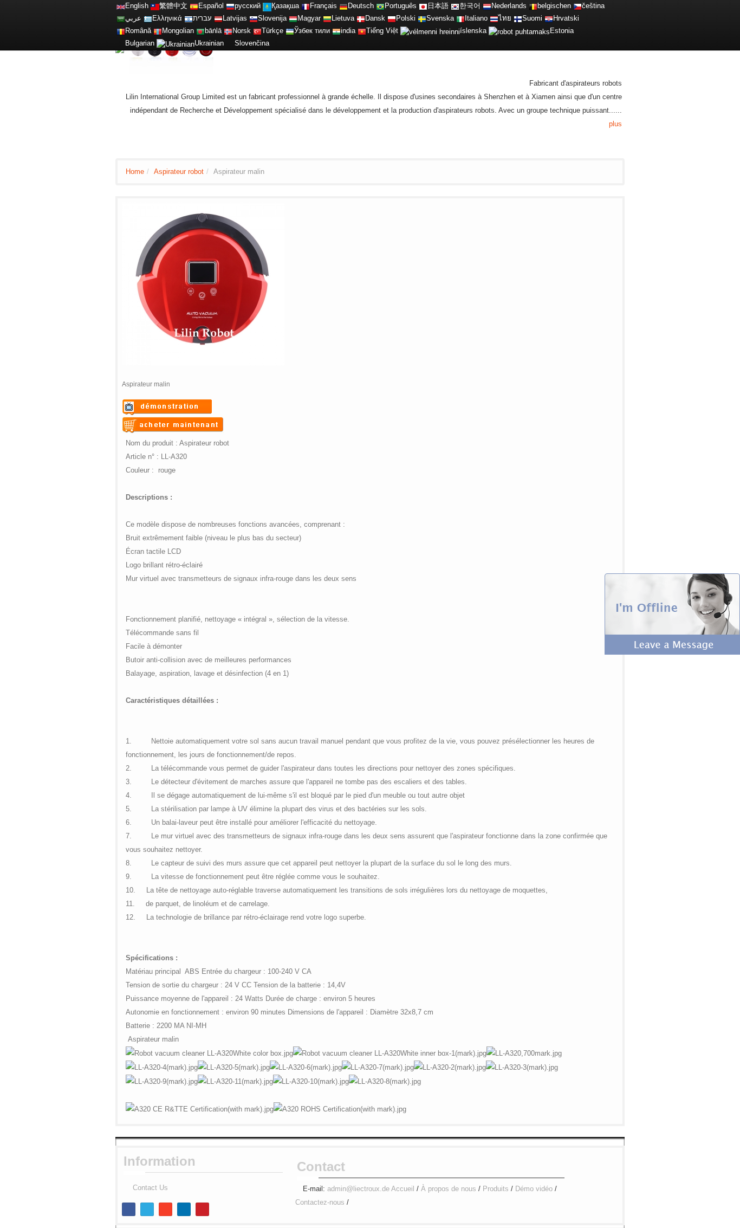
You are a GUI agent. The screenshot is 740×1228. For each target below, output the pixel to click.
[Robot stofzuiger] (487, 6)
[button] (672, 613)
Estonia (562, 31)
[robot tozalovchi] (289, 31)
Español (211, 6)
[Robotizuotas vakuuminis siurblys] (327, 18)
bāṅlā (213, 31)
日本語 (438, 6)
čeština (593, 6)
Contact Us (150, 1188)
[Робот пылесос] (230, 6)
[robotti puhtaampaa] (518, 18)
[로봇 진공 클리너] (455, 6)
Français (323, 6)
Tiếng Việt (382, 31)
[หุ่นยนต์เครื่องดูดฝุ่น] (494, 18)
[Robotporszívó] (293, 18)
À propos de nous (448, 1189)
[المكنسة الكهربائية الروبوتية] (120, 18)
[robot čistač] (548, 18)
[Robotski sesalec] (253, 18)
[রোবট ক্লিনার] (200, 31)
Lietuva (343, 18)
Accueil (402, 1189)
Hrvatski (566, 18)
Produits (496, 1189)
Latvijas (235, 18)
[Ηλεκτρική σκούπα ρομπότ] (148, 18)
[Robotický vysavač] (577, 6)
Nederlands (509, 6)
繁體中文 (173, 6)
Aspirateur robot (179, 171)
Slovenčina (252, 43)
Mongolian (178, 31)
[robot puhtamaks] (519, 31)
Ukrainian (209, 43)
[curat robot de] (120, 31)
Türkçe (272, 31)
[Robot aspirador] (194, 6)
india (348, 31)
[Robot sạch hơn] (362, 31)
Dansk (375, 18)
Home (135, 171)
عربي (133, 18)
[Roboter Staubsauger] (343, 6)
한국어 (470, 6)
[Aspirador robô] (380, 6)
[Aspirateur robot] (305, 6)
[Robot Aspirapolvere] (460, 18)
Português (401, 6)
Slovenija (272, 18)
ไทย (504, 18)
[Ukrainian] (175, 43)
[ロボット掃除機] (423, 6)
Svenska (440, 18)
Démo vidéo (534, 1189)
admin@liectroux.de (358, 1189)
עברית (202, 18)
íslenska (473, 31)
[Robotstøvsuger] (360, 18)
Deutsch (361, 6)
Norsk (241, 31)
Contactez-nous (320, 1202)
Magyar (309, 18)
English (136, 6)
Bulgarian (139, 43)
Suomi (532, 18)
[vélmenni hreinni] (430, 31)
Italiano (476, 18)
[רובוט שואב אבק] (188, 18)
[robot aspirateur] (533, 6)
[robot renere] (228, 31)
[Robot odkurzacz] (391, 18)
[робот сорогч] (157, 31)
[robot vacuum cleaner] (120, 6)
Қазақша (285, 6)
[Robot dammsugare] (422, 18)
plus (615, 124)
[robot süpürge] (257, 31)
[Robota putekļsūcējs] (218, 18)
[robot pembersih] (336, 31)
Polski (406, 18)
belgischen (554, 6)
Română (138, 31)
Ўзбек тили (312, 31)
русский (248, 6)
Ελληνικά (167, 18)
